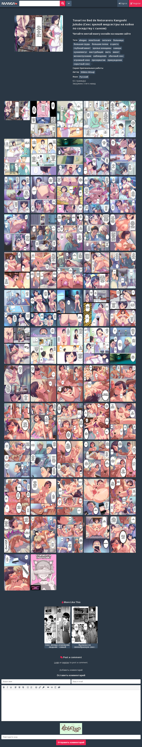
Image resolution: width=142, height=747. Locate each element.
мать (108, 52)
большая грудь (82, 44)
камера (117, 48)
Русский (84, 76)
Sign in (124, 3)
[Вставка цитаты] (48, 687)
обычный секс (116, 56)
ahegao (83, 40)
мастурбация (96, 52)
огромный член (82, 60)
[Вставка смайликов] (36, 687)
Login (56, 662)
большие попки (100, 44)
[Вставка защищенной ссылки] (43, 687)
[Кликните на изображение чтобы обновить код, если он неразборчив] (71, 733)
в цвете (114, 44)
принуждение (115, 60)
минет (116, 52)
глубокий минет (82, 48)
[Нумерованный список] (31, 687)
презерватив (98, 60)
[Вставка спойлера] (55, 687)
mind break (94, 40)
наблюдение (99, 56)
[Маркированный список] (28, 687)
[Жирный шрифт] (4, 687)
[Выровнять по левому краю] (15, 687)
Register (137, 3)
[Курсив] (7, 687)
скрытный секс (82, 64)
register (65, 662)
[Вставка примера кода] (52, 687)
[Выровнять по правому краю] (23, 687)
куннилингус (80, 52)
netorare (106, 40)
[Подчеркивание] (11, 687)
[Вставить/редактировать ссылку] (40, 687)
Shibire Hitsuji (87, 72)
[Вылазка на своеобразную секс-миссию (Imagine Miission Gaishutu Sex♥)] (85, 624)
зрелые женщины (102, 48)
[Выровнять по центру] (19, 687)
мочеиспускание (82, 56)
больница (118, 40)
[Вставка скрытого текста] (59, 687)
